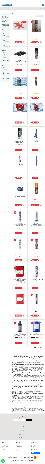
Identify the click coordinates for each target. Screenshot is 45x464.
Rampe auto (4, 18)
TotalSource (36, 32)
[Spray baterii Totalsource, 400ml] (36, 26)
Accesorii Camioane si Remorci (5, 26)
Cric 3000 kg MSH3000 (20, 169)
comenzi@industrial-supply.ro (23, 439)
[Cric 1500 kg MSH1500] (36, 133)
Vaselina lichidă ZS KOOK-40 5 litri (36, 334)
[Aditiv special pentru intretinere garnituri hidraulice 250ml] (20, 326)
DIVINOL (4, 57)
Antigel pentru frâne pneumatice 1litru (36, 280)
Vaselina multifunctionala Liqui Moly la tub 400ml (20, 225)
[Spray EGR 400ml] (36, 53)
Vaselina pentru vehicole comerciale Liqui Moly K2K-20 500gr (36, 225)
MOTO (3, 22)
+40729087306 (23, 437)
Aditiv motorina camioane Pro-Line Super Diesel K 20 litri (20, 308)
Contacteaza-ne (36, 452)
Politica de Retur (19, 446)
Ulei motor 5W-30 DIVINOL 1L (36, 114)
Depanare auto (4, 21)
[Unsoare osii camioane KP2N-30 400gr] (20, 244)
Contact (3, 450)
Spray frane (20, 89)
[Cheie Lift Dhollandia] (20, 25)
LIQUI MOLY (20, 223)
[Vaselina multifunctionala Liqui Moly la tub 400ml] (20, 216)
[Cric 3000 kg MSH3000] (20, 161)
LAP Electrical (5, 60)
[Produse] (2, 9)
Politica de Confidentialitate (24, 422)
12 (40, 347)
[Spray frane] (20, 81)
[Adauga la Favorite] (24, 42)
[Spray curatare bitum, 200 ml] (36, 189)
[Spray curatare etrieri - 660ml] (36, 81)
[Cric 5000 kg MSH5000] (36, 161)
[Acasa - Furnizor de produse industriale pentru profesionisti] (7, 4)
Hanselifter (5, 58)
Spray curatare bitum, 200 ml (36, 196)
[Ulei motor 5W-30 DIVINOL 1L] (36, 107)
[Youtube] (24, 430)
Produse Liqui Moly (5, 24)
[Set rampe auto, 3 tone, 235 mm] (20, 53)
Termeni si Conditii (5, 446)
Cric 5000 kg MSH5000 (36, 169)
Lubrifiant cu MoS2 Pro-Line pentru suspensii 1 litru (36, 308)
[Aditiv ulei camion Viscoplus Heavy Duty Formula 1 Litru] (36, 244)
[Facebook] (21, 430)
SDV (20, 88)
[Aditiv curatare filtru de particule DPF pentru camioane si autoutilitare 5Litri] (20, 271)
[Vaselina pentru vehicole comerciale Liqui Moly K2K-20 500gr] (36, 216)
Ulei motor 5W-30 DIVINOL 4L (20, 114)
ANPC (17, 449)
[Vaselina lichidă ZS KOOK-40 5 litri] (36, 326)
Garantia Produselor (19, 447)
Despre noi (4, 445)
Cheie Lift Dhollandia (20, 34)
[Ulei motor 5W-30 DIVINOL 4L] (20, 107)
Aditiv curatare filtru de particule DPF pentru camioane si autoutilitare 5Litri (19, 280)
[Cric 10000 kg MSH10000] (20, 189)
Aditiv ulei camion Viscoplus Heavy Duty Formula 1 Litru (36, 252)
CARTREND (5, 56)
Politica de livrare (5, 449)
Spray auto (4, 20)
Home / (3, 10)
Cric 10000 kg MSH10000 (20, 196)
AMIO (4, 54)
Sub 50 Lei (5, 69)
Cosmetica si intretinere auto (5, 17)
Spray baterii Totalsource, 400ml (36, 34)
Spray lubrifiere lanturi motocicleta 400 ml (19, 142)
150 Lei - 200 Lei (6, 76)
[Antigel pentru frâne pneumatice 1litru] (36, 271)
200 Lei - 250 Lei (6, 78)
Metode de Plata (19, 445)
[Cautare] (43, 5)
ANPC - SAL (18, 450)
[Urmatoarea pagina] (42, 347)
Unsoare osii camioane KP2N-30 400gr (20, 252)
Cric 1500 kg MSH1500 (36, 141)
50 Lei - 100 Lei (5, 71)
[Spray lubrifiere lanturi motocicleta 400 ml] (20, 133)
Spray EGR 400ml (36, 61)
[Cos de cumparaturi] (43, 8)
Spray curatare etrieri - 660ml (36, 89)
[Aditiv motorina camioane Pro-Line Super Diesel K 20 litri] (20, 299)
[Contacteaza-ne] (40, 8)
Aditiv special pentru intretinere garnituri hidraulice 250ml (20, 335)
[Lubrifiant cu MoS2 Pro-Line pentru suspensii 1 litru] (36, 299)
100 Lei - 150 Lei (6, 73)
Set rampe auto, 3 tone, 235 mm (20, 61)
